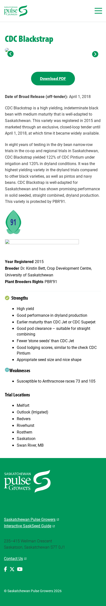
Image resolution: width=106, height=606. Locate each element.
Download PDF (53, 78)
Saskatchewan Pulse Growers (29, 519)
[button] (10, 53)
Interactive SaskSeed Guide (27, 525)
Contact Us (13, 558)
